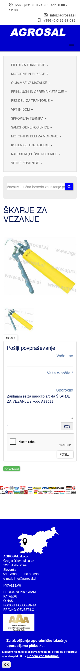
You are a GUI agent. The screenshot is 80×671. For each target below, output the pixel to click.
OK (6, 664)
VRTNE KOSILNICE (25, 163)
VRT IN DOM (21, 109)
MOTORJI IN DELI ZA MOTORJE (35, 136)
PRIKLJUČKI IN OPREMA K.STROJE (38, 91)
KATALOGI (10, 596)
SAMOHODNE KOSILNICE (30, 127)
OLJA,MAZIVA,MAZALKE (29, 82)
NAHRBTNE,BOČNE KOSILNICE (34, 154)
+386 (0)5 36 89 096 (59, 20)
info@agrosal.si (63, 15)
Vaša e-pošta (60, 372)
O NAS (8, 600)
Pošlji (65, 454)
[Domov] (42, 32)
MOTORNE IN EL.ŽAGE (28, 73)
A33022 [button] (10, 338)
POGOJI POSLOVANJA (19, 605)
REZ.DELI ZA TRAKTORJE (30, 100)
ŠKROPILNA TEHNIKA (27, 118)
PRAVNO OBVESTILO (18, 609)
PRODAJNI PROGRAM (19, 591)
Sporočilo (64, 389)
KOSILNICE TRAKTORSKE (30, 145)
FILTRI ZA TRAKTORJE (28, 65)
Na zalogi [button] (11, 468)
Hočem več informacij (43, 656)
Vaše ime (64, 355)
